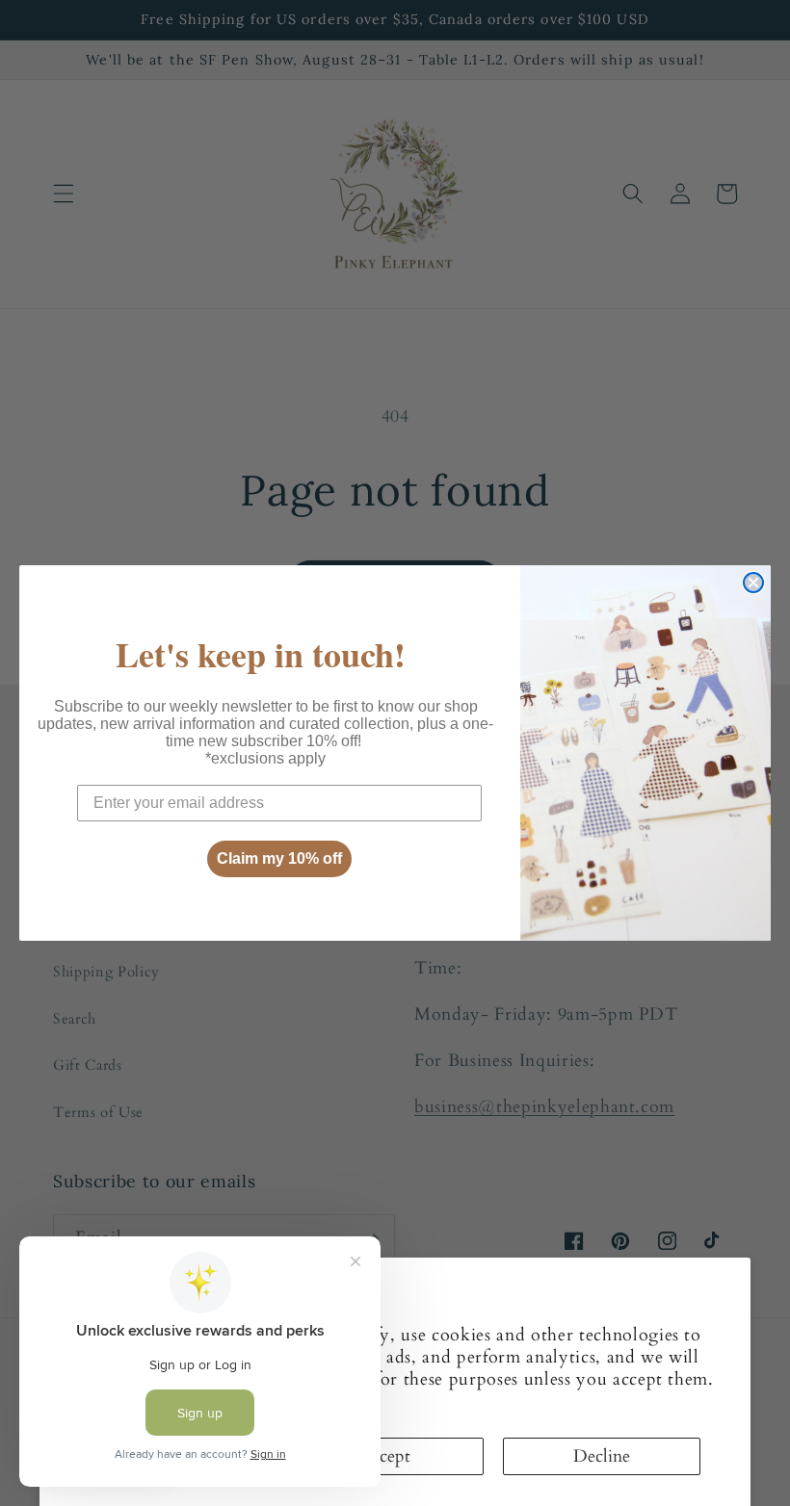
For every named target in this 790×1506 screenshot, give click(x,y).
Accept (384, 1456)
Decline (601, 1456)
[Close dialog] (753, 582)
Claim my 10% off (279, 858)
